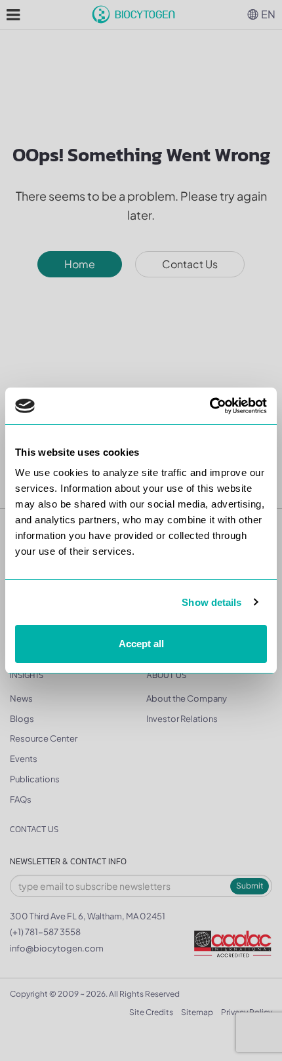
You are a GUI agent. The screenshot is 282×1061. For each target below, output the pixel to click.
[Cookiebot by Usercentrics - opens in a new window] (209, 405)
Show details (211, 602)
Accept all (141, 643)
